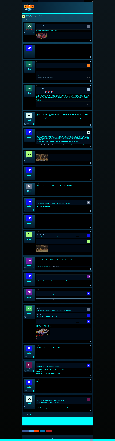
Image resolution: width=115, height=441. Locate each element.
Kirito (28, 16)
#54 (90, 273)
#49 (90, 183)
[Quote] (90, 40)
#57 (90, 345)
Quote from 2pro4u (40, 234)
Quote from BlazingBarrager (42, 240)
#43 (90, 61)
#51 (90, 215)
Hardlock (50, 144)
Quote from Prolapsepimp (42, 64)
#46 (90, 129)
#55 (90, 289)
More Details (88, 439)
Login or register (87, 1)
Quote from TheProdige (41, 275)
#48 (90, 167)
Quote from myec (40, 88)
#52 (90, 231)
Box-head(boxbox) (66, 144)
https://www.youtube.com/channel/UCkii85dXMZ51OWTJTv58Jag (46, 77)
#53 (90, 257)
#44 (90, 85)
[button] (25, 431)
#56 (90, 305)
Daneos (42, 144)
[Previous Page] (23, 19)
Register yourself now (56, 420)
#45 (90, 112)
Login (62, 422)
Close (91, 439)
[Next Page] (30, 19)
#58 (90, 361)
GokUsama (60, 144)
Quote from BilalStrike (41, 25)
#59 (90, 379)
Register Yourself (55, 422)
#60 (90, 395)
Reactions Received (26, 32)
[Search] (92, 1)
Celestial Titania (55, 144)
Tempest (46, 144)
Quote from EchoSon (41, 132)
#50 (90, 198)
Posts (25, 33)
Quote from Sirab (40, 398)
